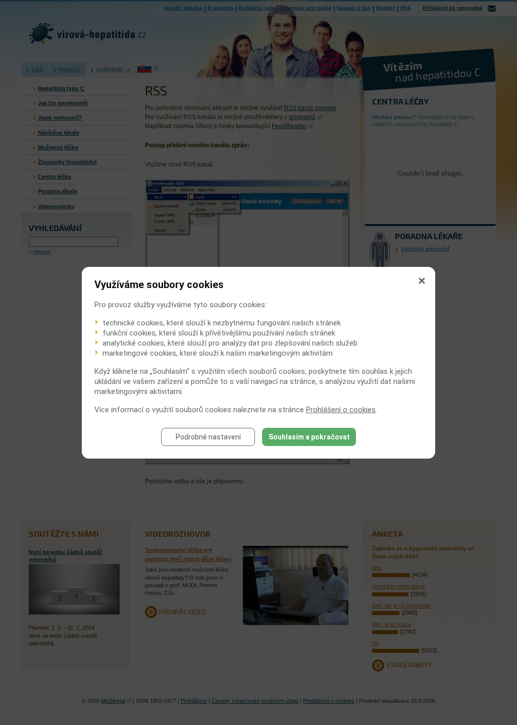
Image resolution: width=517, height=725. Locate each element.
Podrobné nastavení (208, 437)
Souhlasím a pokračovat (309, 437)
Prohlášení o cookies (341, 409)
